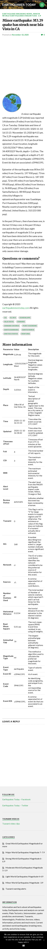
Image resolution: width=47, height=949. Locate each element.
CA (5, 317)
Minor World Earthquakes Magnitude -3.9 (21, 15)
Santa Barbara (11, 330)
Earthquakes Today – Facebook (16, 799)
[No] (43, 940)
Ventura (25, 334)
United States (11, 334)
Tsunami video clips (11, 823)
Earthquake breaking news (17, 14)
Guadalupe (25, 317)
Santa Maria (28, 330)
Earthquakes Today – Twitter (15, 805)
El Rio (13, 317)
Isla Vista (9, 321)
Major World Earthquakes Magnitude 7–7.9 (25, 852)
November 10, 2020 (20, 35)
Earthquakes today (19, 4)
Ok (23, 945)
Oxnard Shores (11, 326)
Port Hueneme (30, 326)
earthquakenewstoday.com (15, 308)
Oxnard (21, 321)
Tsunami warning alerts (15, 888)
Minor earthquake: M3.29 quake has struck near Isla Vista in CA (22, 24)
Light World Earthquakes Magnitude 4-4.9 (24, 876)
